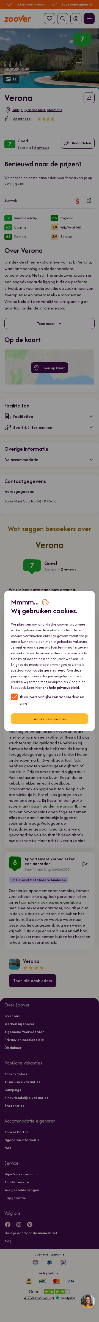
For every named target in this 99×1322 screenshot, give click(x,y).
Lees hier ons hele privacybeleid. (53, 687)
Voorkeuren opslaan (50, 718)
